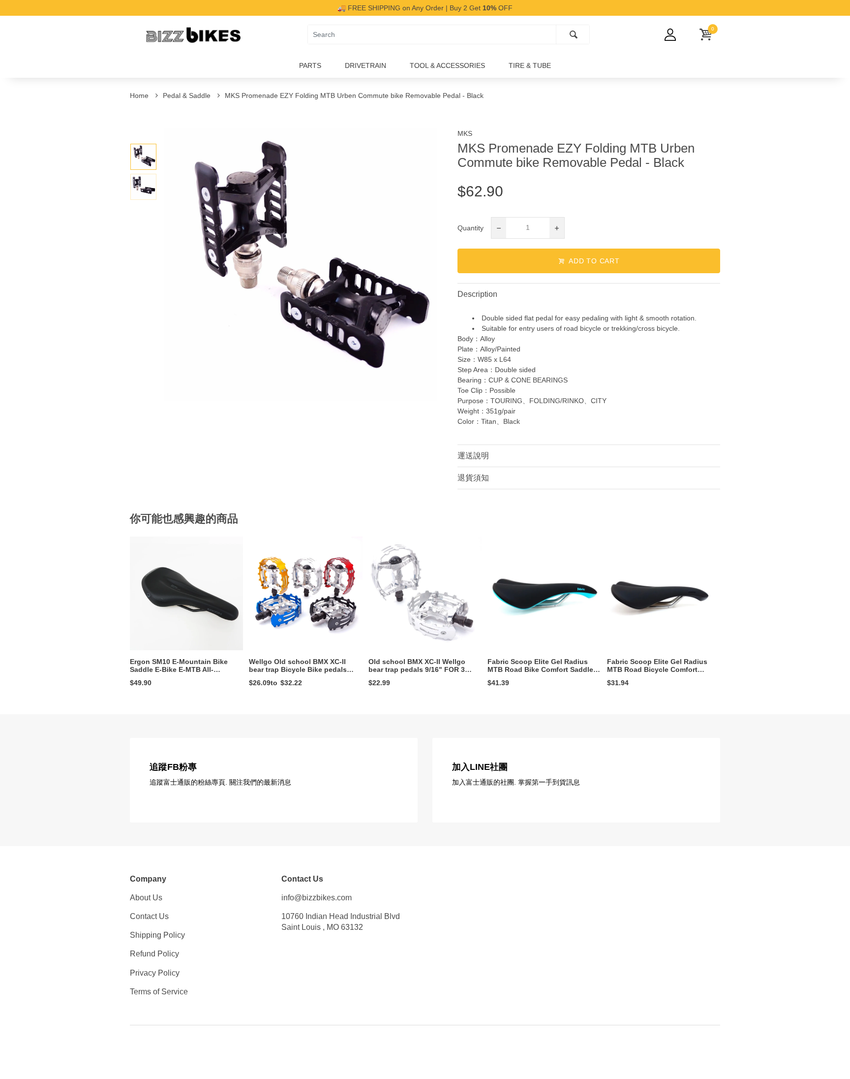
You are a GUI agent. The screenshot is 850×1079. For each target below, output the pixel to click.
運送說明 (473, 455)
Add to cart (594, 261)
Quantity (470, 228)
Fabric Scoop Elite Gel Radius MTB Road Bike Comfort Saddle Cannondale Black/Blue (540, 670)
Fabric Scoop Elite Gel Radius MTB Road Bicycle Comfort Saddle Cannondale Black (657, 670)
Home (140, 95)
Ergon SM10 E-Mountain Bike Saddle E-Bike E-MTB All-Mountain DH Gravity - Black (179, 670)
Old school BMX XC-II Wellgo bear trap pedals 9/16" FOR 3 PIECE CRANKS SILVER (416, 670)
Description (477, 294)
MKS (464, 133)
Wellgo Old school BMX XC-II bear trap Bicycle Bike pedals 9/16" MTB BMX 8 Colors (298, 670)
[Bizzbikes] (189, 34)
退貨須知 (473, 478)
